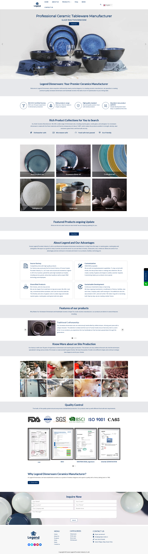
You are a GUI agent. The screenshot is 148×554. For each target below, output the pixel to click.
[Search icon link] (100, 5)
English (107, 5)
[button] (2, 44)
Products (56, 538)
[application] (70, 2)
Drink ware (73, 536)
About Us (56, 536)
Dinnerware (73, 534)
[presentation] (25, 329)
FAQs (55, 540)
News (55, 542)
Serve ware (73, 538)
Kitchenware (73, 540)
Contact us (57, 544)
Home (55, 534)
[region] (74, 44)
